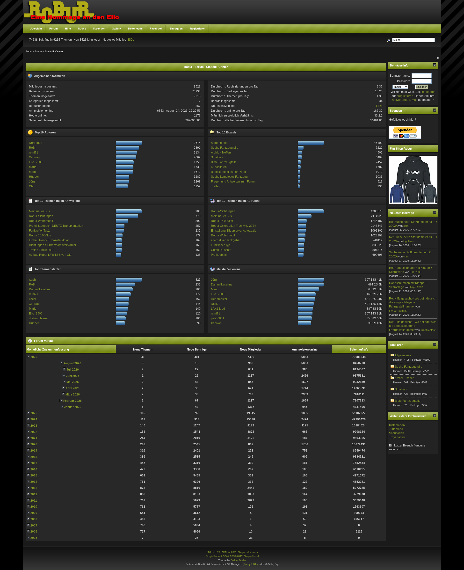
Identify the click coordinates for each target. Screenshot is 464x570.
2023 (33, 425)
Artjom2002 (416, 287)
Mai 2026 (72, 382)
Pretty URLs (251, 564)
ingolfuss (408, 241)
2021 (33, 438)
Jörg (32, 181)
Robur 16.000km (40, 235)
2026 (33, 357)
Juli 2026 (72, 369)
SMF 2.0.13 (213, 552)
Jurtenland (396, 429)
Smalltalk (217, 157)
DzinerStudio (238, 560)
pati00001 (217, 318)
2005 (33, 538)
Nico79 (215, 304)
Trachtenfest (427, 330)
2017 (33, 463)
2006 (33, 531)
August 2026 (72, 363)
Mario (32, 167)
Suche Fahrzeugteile (224, 147)
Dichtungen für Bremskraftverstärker (52, 245)
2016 (33, 469)
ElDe (131, 39)
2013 (33, 488)
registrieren (405, 96)
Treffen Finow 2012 (41, 250)
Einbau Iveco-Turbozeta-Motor (49, 240)
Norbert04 (35, 143)
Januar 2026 (72, 407)
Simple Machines (248, 552)
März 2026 (72, 394)
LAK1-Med (218, 308)
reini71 (33, 152)
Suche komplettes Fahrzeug (229, 176)
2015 (33, 475)
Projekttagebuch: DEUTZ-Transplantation (56, 225)
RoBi (32, 147)
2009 (33, 513)
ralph (32, 172)
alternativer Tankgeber (225, 240)
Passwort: (403, 81)
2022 (33, 432)
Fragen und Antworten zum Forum (233, 181)
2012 (33, 494)
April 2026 (72, 388)
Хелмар (34, 157)
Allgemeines (219, 143)
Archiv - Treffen (221, 152)
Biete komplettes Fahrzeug (228, 172)
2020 (33, 444)
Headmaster (219, 299)
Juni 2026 (72, 376)
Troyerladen (397, 437)
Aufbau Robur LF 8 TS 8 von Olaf (50, 254)
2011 (33, 500)
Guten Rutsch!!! (221, 250)
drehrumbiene (38, 318)
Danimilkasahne (40, 289)
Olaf (31, 186)
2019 (33, 450)
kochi (32, 299)
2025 (33, 413)
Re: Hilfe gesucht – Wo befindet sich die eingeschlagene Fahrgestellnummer (412, 302)
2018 (33, 457)
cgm (405, 225)
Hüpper (34, 176)
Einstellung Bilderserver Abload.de (233, 230)
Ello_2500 (36, 162)
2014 (33, 481)
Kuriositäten (219, 167)
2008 (33, 519)
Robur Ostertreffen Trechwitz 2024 (233, 225)
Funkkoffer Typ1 (39, 230)
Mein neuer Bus (39, 211)
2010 (33, 506)
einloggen (428, 92)
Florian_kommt (397, 310)
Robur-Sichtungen (41, 216)
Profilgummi (219, 254)
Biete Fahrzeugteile (224, 162)
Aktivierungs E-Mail (404, 100)
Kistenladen (397, 425)
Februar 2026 (72, 400)
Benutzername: (400, 75)
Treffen (215, 186)
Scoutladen (396, 433)
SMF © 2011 (229, 552)
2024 (33, 419)
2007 (33, 525)
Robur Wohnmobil (41, 221)
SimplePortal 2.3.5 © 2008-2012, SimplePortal (232, 556)
